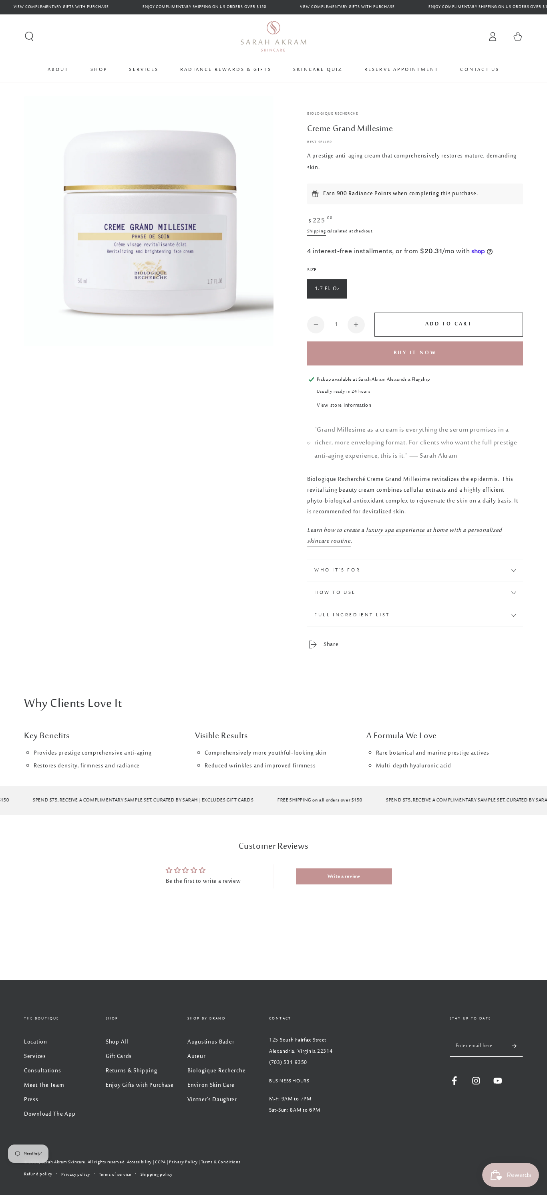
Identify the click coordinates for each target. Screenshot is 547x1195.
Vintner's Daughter (212, 1099)
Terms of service (115, 1175)
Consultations (42, 1071)
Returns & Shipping (131, 1071)
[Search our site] (29, 36)
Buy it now (415, 353)
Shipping (316, 231)
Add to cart (448, 324)
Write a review (344, 876)
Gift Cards (119, 1056)
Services (35, 1056)
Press (31, 1099)
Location (35, 1042)
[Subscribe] (517, 1045)
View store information (344, 405)
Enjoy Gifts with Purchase (140, 1085)
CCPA (160, 1162)
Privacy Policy (183, 1162)
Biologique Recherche (332, 114)
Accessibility (139, 1162)
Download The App (50, 1114)
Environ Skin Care (211, 1085)
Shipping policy (157, 1175)
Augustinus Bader (211, 1042)
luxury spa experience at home (407, 530)
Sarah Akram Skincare (63, 1162)
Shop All (117, 1042)
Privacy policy (75, 1175)
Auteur (196, 1056)
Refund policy (38, 1174)
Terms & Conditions (221, 1162)
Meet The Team (44, 1085)
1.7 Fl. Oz (327, 289)
